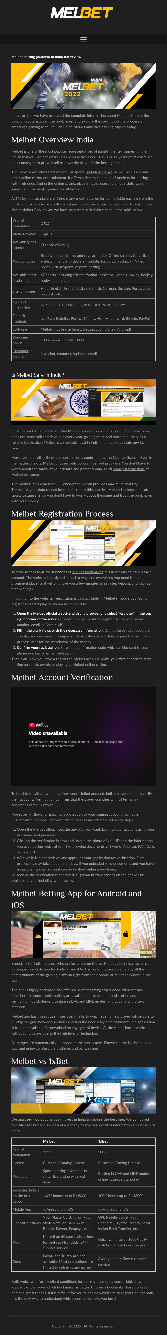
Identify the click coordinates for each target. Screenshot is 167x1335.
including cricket (99, 172)
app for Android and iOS (63, 969)
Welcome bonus (26, 1190)
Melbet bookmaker (87, 572)
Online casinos (120, 256)
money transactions (129, 469)
